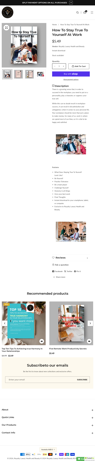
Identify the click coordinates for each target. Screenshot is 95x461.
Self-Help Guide (56, 349)
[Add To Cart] (41, 341)
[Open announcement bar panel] (71, 2)
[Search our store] (78, 12)
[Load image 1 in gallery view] (7, 74)
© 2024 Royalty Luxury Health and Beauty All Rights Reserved (64, 458)
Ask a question (62, 264)
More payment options (71, 79)
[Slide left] (2, 74)
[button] (5, 323)
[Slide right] (45, 74)
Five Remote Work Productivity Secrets (20, 349)
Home (54, 24)
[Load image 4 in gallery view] (41, 74)
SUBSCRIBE (82, 380)
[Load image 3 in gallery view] (30, 74)
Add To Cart (80, 66)
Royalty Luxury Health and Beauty (27, 458)
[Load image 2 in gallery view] (18, 74)
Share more (60, 277)
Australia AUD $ (47, 449)
